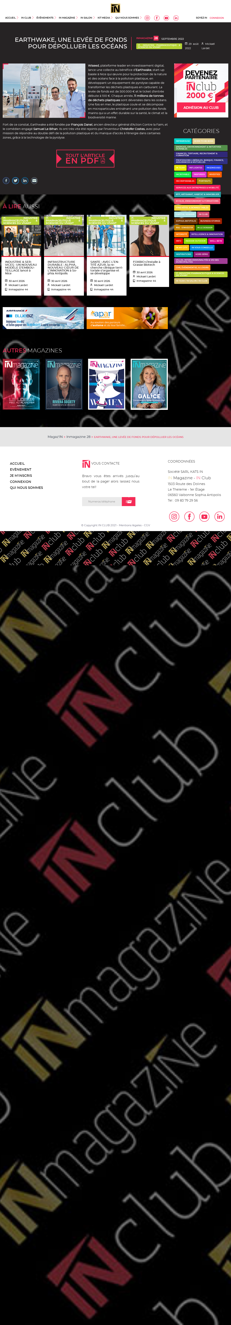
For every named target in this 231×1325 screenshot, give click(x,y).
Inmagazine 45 (149, 384)
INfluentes (195, 168)
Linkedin (176, 18)
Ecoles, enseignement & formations (197, 201)
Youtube (166, 18)
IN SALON (86, 18)
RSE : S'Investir (184, 228)
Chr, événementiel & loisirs (192, 268)
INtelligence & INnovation (207, 234)
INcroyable (182, 174)
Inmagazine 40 (63, 384)
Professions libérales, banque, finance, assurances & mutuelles (200, 161)
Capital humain (185, 214)
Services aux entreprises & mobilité (197, 188)
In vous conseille (202, 248)
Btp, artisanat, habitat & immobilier (197, 194)
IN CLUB (26, 18)
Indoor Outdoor (196, 241)
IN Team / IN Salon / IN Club (191, 281)
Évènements (44, 18)
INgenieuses (214, 168)
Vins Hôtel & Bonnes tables (192, 208)
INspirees (199, 174)
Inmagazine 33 (21, 384)
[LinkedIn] (217, 516)
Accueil (10, 18)
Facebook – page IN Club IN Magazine (157, 18)
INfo (178, 241)
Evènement (20, 469)
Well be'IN (216, 241)
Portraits (205, 181)
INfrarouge (183, 141)
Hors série (201, 254)
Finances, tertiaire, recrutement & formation (196, 155)
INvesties (214, 174)
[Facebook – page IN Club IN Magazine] (187, 516)
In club (203, 214)
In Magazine (67, 18)
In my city (181, 248)
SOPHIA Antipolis (186, 221)
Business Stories (210, 221)
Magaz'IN (55, 437)
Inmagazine (147, 38)
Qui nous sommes (127, 18)
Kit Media (104, 18)
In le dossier (204, 228)
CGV (147, 525)
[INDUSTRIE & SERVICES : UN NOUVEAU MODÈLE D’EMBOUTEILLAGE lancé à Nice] (21, 235)
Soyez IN (201, 18)
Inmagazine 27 (106, 384)
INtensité (181, 234)
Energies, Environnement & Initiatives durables (198, 148)
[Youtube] (202, 516)
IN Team (180, 168)
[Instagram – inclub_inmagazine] (172, 516)
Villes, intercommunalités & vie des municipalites (197, 261)
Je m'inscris (21, 475)
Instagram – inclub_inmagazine (147, 18)
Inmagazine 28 (78, 437)
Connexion (217, 18)
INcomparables (185, 181)
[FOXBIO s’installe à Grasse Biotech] (149, 235)
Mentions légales (130, 525)
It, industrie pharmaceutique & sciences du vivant (159, 46)
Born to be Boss (203, 141)
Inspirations (183, 254)
